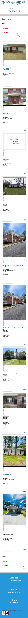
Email (13, 8)
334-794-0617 (14, 11)
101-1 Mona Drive (7, 68)
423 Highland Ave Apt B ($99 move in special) (13, 265)
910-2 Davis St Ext (7, 203)
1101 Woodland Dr (7, 474)
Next (18, 36)
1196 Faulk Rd (6, 158)
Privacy (19, 610)
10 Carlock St (6, 533)
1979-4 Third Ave (6, 113)
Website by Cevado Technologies (9, 610)
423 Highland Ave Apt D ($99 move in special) (13, 327)
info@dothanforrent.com (14, 592)
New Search (5, 28)
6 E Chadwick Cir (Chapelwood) (10, 373)
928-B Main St (6, 415)
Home (10, 8)
